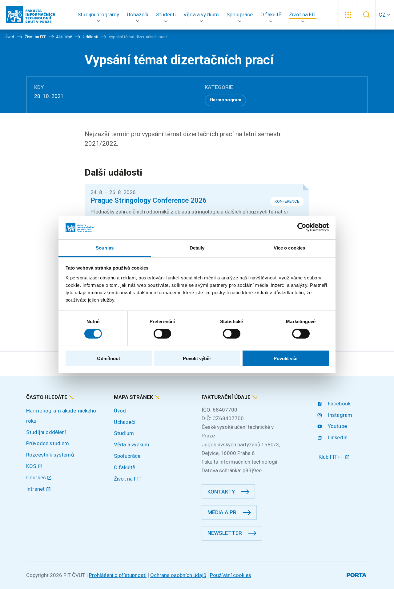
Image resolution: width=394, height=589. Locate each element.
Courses (36, 477)
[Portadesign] (357, 574)
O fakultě (124, 467)
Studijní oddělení (46, 432)
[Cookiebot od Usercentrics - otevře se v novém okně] (302, 227)
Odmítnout (108, 358)
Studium (124, 433)
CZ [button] (382, 14)
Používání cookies (230, 575)
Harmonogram (225, 100)
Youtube (337, 426)
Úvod (120, 411)
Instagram (339, 415)
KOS (32, 466)
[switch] (162, 334)
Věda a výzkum (131, 444)
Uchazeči (124, 422)
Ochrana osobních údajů (178, 575)
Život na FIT (128, 479)
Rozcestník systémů (50, 455)
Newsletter (224, 533)
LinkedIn (337, 437)
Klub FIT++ (332, 457)
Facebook (339, 403)
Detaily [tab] (197, 247)
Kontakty (221, 492)
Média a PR (221, 512)
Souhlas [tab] (105, 247)
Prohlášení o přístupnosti (118, 575)
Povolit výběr (197, 358)
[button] (98, 14)
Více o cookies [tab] (289, 247)
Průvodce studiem (47, 443)
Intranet (36, 489)
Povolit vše (285, 358)
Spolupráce (127, 456)
